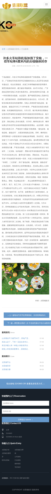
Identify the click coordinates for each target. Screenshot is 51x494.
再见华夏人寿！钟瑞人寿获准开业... (15, 345)
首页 (3, 49)
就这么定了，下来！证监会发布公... (15, 342)
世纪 (17, 478)
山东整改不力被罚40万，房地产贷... (16, 338)
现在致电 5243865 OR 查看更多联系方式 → (25, 384)
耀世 (27, 478)
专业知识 (18, 467)
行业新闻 (18, 460)
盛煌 (24, 478)
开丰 (11, 478)
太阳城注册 (6, 369)
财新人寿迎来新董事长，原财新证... (15, 349)
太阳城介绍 (5, 450)
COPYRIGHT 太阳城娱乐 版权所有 (25, 490)
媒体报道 (18, 463)
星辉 (21, 478)
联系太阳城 (5, 460)
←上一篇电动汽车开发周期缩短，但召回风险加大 (26, 315)
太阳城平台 (6, 362)
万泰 (14, 478)
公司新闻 (18, 457)
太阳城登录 (6, 366)
